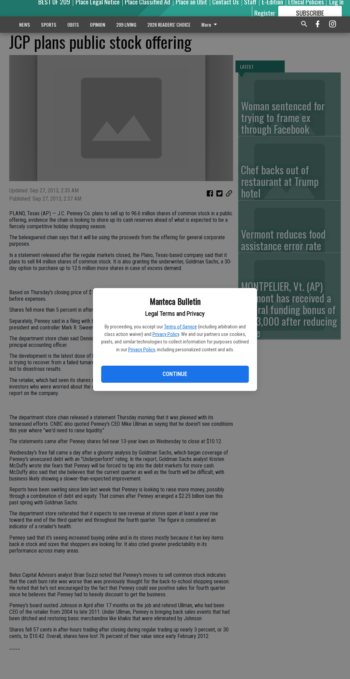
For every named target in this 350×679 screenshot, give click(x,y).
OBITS (73, 24)
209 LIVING (126, 24)
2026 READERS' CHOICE (168, 24)
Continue (175, 374)
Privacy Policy (165, 334)
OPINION (97, 24)
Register (264, 12)
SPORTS (48, 24)
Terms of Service (180, 326)
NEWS (24, 24)
